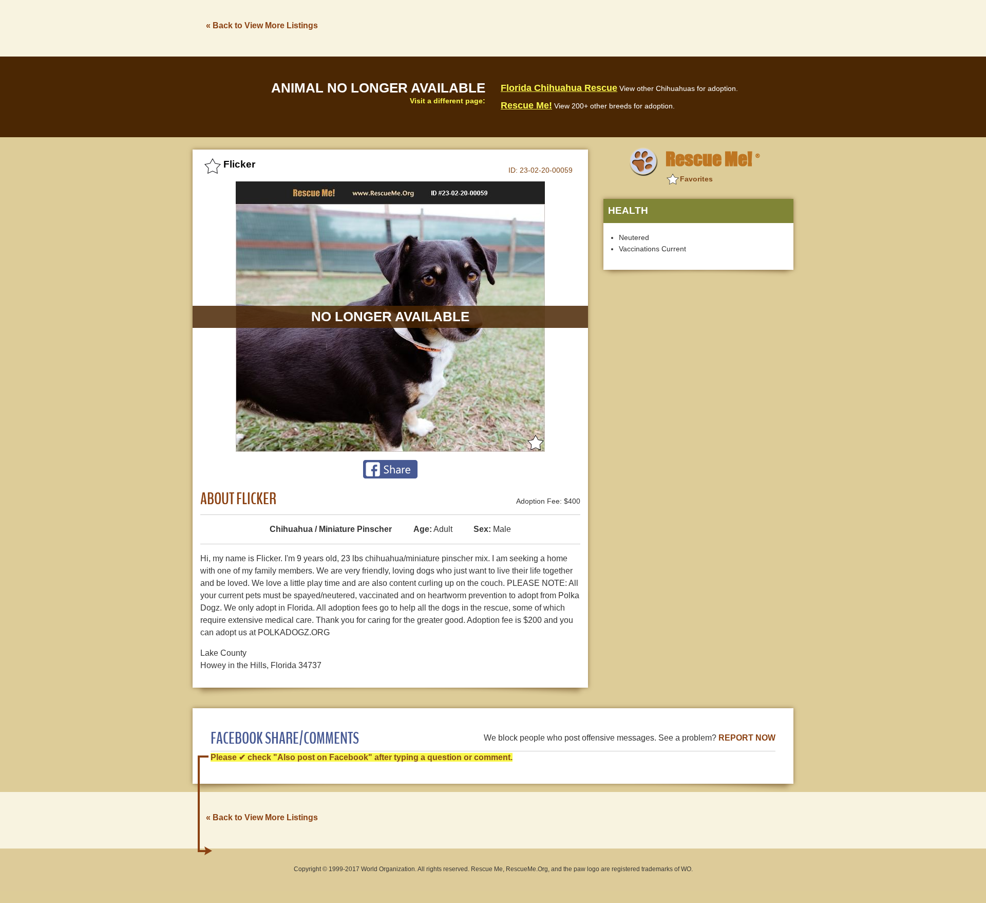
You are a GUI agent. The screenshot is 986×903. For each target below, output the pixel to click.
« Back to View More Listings (262, 25)
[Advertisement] (606, 27)
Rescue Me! (526, 105)
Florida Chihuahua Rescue (559, 88)
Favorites (696, 179)
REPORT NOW (746, 737)
